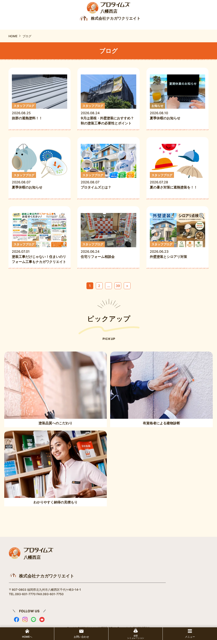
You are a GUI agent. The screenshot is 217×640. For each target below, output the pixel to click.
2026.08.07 (27, 181)
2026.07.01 (39, 253)
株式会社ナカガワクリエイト (46, 575)
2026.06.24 (99, 250)
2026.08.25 (27, 112)
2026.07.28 (173, 181)
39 (118, 286)
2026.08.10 (165, 112)
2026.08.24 (107, 114)
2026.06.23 (168, 250)
